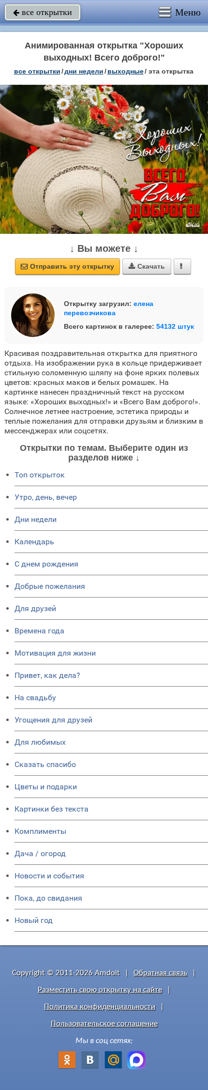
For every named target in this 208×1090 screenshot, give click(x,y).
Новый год (34, 920)
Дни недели (36, 519)
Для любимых (40, 742)
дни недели (84, 71)
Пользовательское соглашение (104, 1024)
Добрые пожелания (50, 586)
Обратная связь (160, 973)
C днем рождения (46, 563)
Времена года (39, 630)
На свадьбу (35, 697)
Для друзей (35, 608)
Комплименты (40, 831)
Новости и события (49, 875)
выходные (125, 71)
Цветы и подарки (46, 786)
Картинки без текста (52, 809)
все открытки (42, 12)
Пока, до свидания (48, 898)
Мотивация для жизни (55, 653)
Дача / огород (40, 853)
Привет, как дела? (47, 675)
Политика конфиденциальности (99, 1007)
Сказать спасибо (45, 764)
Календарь (34, 541)
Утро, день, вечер (46, 497)
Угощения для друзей (53, 719)
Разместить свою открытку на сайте (100, 990)
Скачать (147, 266)
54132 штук (175, 326)
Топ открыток (40, 474)
